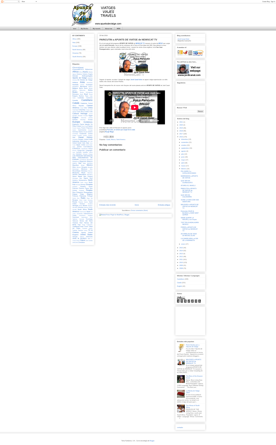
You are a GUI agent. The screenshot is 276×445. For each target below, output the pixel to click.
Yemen (78, 240)
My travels (96, 28)
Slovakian (75, 207)
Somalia (74, 209)
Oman (91, 186)
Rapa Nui (90, 198)
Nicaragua (75, 178)
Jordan (83, 145)
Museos (90, 171)
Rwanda (80, 202)
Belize (81, 88)
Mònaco (79, 167)
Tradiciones (89, 224)
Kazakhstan (84, 148)
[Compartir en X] (109, 137)
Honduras (75, 139)
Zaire (87, 240)
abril (183, 163)
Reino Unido (83, 200)
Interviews (83, 141)
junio (183, 157)
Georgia (90, 130)
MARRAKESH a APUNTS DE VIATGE (189, 177)
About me (108, 28)
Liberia (91, 152)
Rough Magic (109, 132)
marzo (183, 166)
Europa (90, 119)
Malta (84, 163)
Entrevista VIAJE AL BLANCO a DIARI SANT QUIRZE (190, 213)
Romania (90, 200)
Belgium (75, 88)
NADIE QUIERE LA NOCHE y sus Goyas (189, 218)
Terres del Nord (86, 221)
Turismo (80, 230)
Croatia (86, 111)
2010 (181, 262)
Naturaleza (90, 174)
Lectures (79, 152)
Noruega (78, 184)
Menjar (83, 165)
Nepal (80, 176)
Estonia (91, 117)
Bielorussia (82, 90)
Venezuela (89, 236)
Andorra (85, 74)
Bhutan (91, 88)
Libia (73, 154)
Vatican (82, 236)
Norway (83, 184)
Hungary (80, 139)
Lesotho (85, 152)
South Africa (82, 209)
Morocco (84, 169)
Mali (79, 163)
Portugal (90, 196)
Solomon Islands (88, 207)
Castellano (87, 100)
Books (75, 92)
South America (77, 56)
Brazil (86, 94)
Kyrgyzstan (81, 150)
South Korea (83, 211)
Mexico (113, 139)
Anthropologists (87, 76)
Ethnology (82, 119)
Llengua (90, 154)
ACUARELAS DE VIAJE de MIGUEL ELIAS (189, 234)
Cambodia (81, 98)
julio (182, 154)
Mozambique (76, 171)
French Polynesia (87, 128)
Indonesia (75, 141)
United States (86, 235)
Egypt (91, 115)
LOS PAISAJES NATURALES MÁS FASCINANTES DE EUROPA (82, 157)
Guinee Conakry (88, 135)
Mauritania (90, 163)
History (90, 137)
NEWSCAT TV (140, 43)
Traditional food (77, 226)
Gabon (74, 130)
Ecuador (85, 115)
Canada (75, 100)
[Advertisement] (183, 320)
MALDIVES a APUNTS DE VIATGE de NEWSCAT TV (189, 206)
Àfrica (80, 72)
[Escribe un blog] (107, 137)
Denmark (80, 115)
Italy (87, 143)
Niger (80, 178)
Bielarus (74, 90)
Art (78, 80)
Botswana (75, 94)
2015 (181, 248)
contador (180, 427)
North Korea (84, 182)
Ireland (74, 143)
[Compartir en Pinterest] (113, 137)
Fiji (92, 124)
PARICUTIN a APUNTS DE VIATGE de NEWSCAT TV (188, 190)
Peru (74, 192)
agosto (183, 151)
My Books (84, 28)
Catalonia (84, 103)
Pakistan (75, 188)
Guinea (90, 133)
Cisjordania (75, 109)
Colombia (82, 110)
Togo (79, 224)
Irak (89, 141)
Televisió (75, 221)
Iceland (86, 139)
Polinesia (75, 196)
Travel (86, 226)
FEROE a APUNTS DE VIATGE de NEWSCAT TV (189, 229)
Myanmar (90, 172)
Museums (75, 173)
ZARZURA (75, 242)
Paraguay (81, 190)
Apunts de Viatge (79, 78)
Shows (85, 205)
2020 (181, 125)
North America (120, 139)
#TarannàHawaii (77, 67)
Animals (75, 76)
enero (183, 244)
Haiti (73, 137)
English (75, 118)
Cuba (91, 111)
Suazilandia (80, 213)
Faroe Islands (85, 124)
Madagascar (75, 161)
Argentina (90, 78)
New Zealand (88, 176)
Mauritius (75, 165)
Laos (73, 152)
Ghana (81, 132)
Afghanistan (89, 69)
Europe (74, 46)
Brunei (91, 94)
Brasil (81, 94)
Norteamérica (83, 180)
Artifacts (75, 82)
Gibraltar (85, 131)
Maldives (74, 163)
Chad (81, 108)
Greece (90, 132)
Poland (74, 194)
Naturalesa (82, 174)
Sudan (74, 215)
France (90, 126)
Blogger (152, 441)
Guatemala (83, 133)
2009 (181, 265)
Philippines (79, 192)
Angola (90, 74)
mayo (183, 160)
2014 (181, 250)
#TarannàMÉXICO (78, 69)
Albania (91, 72)
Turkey (85, 230)
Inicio (137, 205)
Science (82, 204)
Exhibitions (88, 122)
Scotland (90, 203)
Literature (79, 154)
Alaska (85, 72)
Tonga (83, 224)
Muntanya (84, 171)
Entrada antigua (164, 205)
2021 (181, 122)
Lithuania (85, 154)
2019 (181, 128)
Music (83, 173)
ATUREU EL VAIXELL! (188, 185)
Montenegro (75, 169)
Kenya (91, 148)
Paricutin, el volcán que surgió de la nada (121, 130)
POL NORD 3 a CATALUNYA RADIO (188, 172)
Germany (75, 132)
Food (86, 126)
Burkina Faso (83, 96)
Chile (85, 108)
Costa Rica (80, 111)
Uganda (83, 232)
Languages (89, 150)
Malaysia (90, 161)
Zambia (91, 240)
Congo (87, 109)
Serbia (80, 205)
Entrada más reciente (107, 205)
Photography (88, 192)
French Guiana (76, 128)
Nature (74, 176)
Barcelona (83, 86)
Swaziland (75, 217)
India (91, 139)
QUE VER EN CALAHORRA (186, 196)
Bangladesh (75, 86)
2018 (181, 131)
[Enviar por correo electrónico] (105, 137)
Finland (79, 126)
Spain (89, 211)
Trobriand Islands (87, 228)
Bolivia (90, 90)
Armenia (74, 80)
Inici (74, 28)
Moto (91, 169)
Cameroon (89, 98)
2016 (181, 137)
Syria (91, 217)
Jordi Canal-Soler (136, 79)
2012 (181, 256)
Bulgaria (75, 96)
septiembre (185, 148)
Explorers (75, 124)
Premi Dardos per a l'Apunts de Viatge (192, 346)
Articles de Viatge (86, 80)
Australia (75, 84)
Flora (83, 126)
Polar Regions (86, 194)
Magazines (83, 161)
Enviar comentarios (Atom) (139, 210)
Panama (81, 188)
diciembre (184, 139)
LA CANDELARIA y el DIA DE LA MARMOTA (189, 239)
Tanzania (81, 219)
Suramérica (82, 215)
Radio (83, 198)
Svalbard (90, 215)
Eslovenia (83, 117)
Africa (74, 39)
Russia (74, 202)
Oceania (75, 53)
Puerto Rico (75, 198)
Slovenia (80, 207)
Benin (86, 88)
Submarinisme (88, 213)
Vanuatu (75, 236)
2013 (181, 253)
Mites (74, 167)
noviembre (185, 142)
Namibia (75, 174)
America (79, 74)
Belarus (91, 86)
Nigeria (86, 178)
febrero (184, 169)
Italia (83, 143)
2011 (181, 259)
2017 (181, 134)
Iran (91, 141)
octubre (184, 145)
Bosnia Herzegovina (86, 92)
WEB (118, 28)
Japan (78, 145)
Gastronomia (82, 130)
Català (108, 139)
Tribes (78, 228)
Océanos (74, 186)
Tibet (80, 223)
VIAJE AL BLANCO (79, 238)
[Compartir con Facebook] (111, 137)
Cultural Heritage (79, 114)
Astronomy (90, 82)
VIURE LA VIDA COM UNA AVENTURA (190, 201)
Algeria (74, 74)
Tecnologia (89, 219)
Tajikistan (74, 219)
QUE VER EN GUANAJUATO (187, 181)
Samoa (86, 202)
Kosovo (74, 150)
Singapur (90, 205)
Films (74, 126)
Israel (79, 143)
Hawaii (81, 137)
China (90, 108)
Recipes (75, 200)
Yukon (82, 240)
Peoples (89, 190)
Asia (73, 42)
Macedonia (90, 159)
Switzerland (84, 217)
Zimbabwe (81, 242)
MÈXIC (160, 43)
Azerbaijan (89, 84)
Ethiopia (75, 119)
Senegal (75, 205)
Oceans (83, 186)
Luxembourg (82, 159)
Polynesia (82, 196)
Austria (82, 84)
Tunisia (74, 230)
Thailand (75, 223)
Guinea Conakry (77, 135)
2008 (181, 268)
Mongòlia (90, 167)
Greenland (75, 133)
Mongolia (84, 167)
